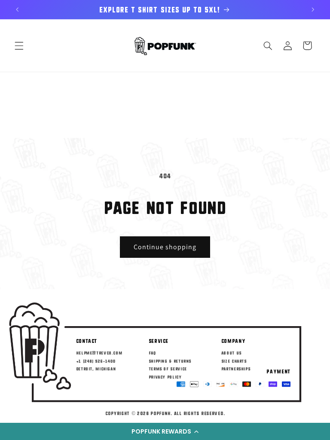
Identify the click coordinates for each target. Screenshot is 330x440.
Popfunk (160, 413)
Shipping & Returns (170, 361)
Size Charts (234, 361)
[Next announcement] (312, 9)
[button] (165, 431)
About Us (231, 352)
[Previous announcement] (17, 9)
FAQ (152, 352)
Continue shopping (165, 246)
